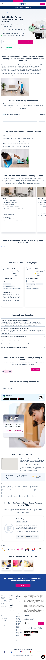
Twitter (28, 628)
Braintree (10, 486)
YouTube (35, 628)
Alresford (30, 489)
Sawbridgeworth (35, 493)
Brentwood (4, 493)
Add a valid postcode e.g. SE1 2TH (8, 48)
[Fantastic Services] (23, 3)
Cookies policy (12, 618)
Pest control (18, 621)
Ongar (36, 489)
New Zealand (15, 651)
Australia (7, 651)
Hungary (33, 651)
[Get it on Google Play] (13, 399)
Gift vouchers (4, 610)
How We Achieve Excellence (3, 605)
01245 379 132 (11, 477)
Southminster (25, 486)
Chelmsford (17, 486)
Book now (23, 585)
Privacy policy (11, 613)
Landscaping (19, 604)
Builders (18, 610)
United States (25, 651)
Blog (2, 622)
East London (22, 496)
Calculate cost (36, 369)
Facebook (25, 628)
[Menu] (2, 4)
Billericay (24, 489)
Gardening (18, 603)
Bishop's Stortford (26, 493)
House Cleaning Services (6, 12)
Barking (34, 496)
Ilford (29, 496)
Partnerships (3, 620)
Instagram (38, 628)
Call (43, 3)
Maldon (3, 486)
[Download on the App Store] (6, 399)
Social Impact (4, 611)
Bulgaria (41, 651)
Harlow (3, 496)
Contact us (11, 601)
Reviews (10, 599)
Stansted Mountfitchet (14, 493)
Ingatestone (16, 489)
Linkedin (41, 628)
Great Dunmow (34, 486)
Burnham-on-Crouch (6, 489)
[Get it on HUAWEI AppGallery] (21, 399)
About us (10, 597)
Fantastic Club (4, 608)
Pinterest (31, 628)
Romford (15, 496)
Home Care (18, 638)
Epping (9, 496)
